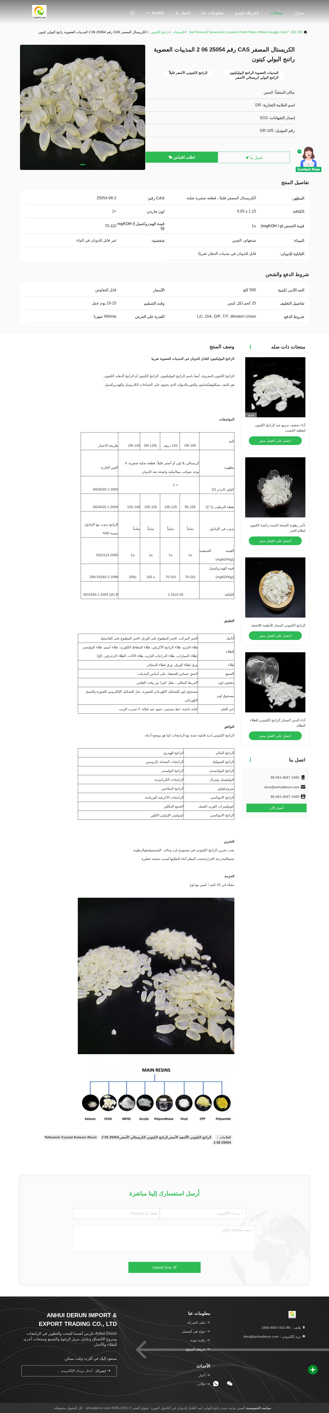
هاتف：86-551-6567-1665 (282, 1327)
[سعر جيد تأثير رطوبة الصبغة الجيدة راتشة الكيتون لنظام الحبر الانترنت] (275, 487)
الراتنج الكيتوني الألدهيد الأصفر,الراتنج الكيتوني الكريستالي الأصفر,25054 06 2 (156, 1137)
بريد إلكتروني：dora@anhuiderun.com (272, 1336)
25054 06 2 (222, 1142)
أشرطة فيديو (246, 12)
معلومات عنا (213, 12)
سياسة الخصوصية (258, 1408)
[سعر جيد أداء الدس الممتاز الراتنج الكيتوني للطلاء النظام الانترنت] (275, 682)
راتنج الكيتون (159, 32)
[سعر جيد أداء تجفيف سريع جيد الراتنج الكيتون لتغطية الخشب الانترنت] (275, 387)
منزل (299, 12)
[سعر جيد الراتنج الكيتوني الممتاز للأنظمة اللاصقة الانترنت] (275, 587)
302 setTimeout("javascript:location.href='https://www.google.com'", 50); (245, 32)
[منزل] (39, 12)
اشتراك (101, 1371)
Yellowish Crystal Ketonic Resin (71, 1137)
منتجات (276, 12)
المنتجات (178, 32)
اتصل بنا (183, 12)
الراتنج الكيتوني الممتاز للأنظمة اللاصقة (278, 625)
